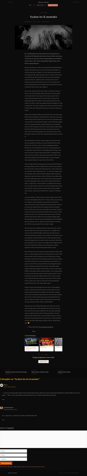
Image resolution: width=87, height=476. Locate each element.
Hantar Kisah (43, 361)
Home (30, 5)
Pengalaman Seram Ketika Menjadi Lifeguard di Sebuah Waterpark (31, 349)
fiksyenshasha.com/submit (46, 327)
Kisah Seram (43, 12)
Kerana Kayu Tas (58, 347)
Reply (3, 399)
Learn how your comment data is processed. (33, 466)
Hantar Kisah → (53, 5)
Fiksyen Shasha (43, 2)
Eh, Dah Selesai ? (43, 347)
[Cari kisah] (34, 5)
